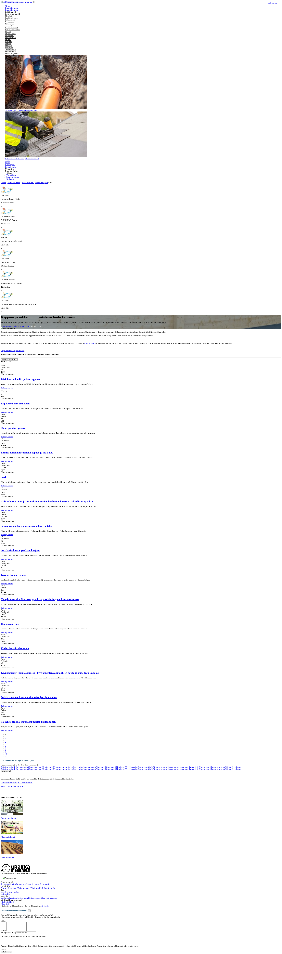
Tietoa (7, 6)
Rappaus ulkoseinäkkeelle (15, 403)
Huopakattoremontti (60, 767)
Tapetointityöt (194, 767)
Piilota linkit (5, 904)
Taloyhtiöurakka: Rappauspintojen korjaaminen (28, 721)
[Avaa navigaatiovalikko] (34, 2)
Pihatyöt (8, 40)
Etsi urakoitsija (45, 884)
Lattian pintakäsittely (12, 30)
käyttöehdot (45, 906)
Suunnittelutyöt (10, 52)
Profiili (7, 163)
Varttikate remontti (7, 857)
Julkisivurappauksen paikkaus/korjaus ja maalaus (29, 697)
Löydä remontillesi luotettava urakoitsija (15, 326)
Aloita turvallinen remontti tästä (12, 786)
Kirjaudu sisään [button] (10, 167)
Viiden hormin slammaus (15, 648)
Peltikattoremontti (110, 767)
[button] (9, 173)
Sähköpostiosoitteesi (8, 933)
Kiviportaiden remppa (13, 574)
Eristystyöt (9, 48)
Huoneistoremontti (11, 28)
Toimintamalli (36, 888)
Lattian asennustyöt (218, 767)
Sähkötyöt (8, 16)
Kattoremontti (10, 20)
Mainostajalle (5, 894)
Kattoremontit (184, 767)
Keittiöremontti (10, 12)
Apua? (7, 161)
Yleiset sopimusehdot (34, 898)
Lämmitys (8, 42)
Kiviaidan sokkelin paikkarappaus (20, 379)
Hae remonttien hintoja (9, 765)
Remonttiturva (21, 884)
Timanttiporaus (10, 50)
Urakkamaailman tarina (9, 898)
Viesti (3, 930)
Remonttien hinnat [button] (11, 8)
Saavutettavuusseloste (49, 898)
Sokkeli (5, 477)
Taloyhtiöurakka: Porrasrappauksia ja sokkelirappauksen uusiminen (40, 599)
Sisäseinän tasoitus (7, 767)
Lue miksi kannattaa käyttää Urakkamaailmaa (16, 783)
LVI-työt (8, 32)
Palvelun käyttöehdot (48, 888)
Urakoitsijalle (10, 165)
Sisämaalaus (9, 24)
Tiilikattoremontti (159, 767)
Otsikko (4, 921)
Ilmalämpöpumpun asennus (86, 767)
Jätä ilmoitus (272, 3)
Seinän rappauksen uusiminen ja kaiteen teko (26, 526)
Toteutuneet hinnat (35, 326)
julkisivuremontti (90, 343)
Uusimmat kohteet (24, 888)
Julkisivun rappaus (172, 767)
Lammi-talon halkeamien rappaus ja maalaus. (27, 452)
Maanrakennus (10, 34)
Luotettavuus (22, 898)
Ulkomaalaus (9, 22)
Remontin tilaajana (11, 171)
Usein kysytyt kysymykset (10, 892)
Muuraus (8, 44)
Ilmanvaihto (9, 36)
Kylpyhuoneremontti (12, 14)
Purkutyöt (8, 46)
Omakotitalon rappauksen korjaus (20, 550)
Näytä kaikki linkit (7, 902)
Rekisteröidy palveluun (9, 888)
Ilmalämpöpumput (11, 18)
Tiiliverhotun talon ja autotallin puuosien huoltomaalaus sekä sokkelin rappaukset (47, 501)
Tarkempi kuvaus (7, 388)
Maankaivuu (120, 767)
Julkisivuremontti (205, 767)
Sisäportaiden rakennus (233, 767)
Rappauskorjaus (10, 623)
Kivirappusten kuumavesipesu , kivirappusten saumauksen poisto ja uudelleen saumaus (50, 672)
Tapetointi (8, 26)
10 (6, 754)
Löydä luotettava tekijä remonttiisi (12, 351)
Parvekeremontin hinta (9, 818)
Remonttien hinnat (11, 10)
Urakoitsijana (10, 169)
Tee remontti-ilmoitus (8, 884)
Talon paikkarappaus (13, 428)
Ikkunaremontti (10, 38)
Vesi (127, 767)
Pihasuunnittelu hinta (8, 837)
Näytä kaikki (6, 771)
